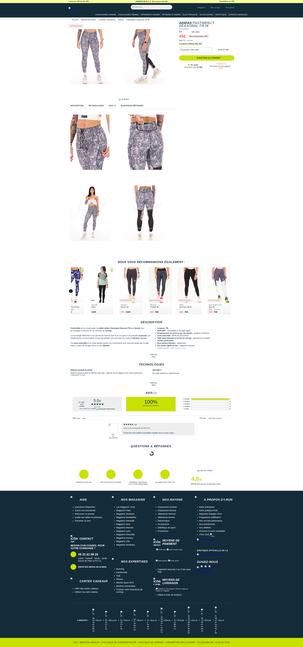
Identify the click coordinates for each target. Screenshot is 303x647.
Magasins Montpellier (126, 517)
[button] (195, 49)
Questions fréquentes (85, 507)
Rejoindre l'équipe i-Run (210, 514)
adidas (121, 20)
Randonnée (121, 572)
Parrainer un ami (83, 521)
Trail (118, 576)
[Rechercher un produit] (169, 7)
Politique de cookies (151, 642)
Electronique (163, 521)
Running (120, 569)
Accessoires (163, 524)
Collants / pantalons (107, 20)
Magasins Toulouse (125, 514)
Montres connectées (125, 586)
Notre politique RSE (208, 510)
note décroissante (215, 418)
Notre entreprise (206, 507)
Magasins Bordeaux (125, 545)
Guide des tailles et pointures (88, 517)
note (84, 418)
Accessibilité (205, 642)
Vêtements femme (88, 20)
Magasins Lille (123, 541)
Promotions (163, 531)
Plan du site (222, 642)
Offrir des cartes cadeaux (87, 588)
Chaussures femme (167, 510)
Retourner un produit (84, 514)
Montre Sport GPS (125, 582)
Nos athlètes (205, 527)
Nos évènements (207, 524)
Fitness (119, 579)
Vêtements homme (167, 514)
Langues (83, 620)
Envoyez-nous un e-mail (92, 567)
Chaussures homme (167, 507)
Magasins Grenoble (125, 534)
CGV (75, 642)
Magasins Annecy (124, 538)
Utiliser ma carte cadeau (86, 592)
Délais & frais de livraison (170, 595)
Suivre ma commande (85, 510)
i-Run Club (204, 534)
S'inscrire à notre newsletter (212, 531)
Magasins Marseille (125, 521)
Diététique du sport (167, 527)
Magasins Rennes (124, 527)
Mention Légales (90, 642)
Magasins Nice (123, 524)
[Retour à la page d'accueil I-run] (80, 11)
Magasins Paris (123, 510)
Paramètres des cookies (180, 642)
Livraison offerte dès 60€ (190, 44)
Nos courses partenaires (210, 521)
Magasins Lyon (123, 531)
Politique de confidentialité (119, 642)
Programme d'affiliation (210, 517)
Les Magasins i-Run (125, 507)
